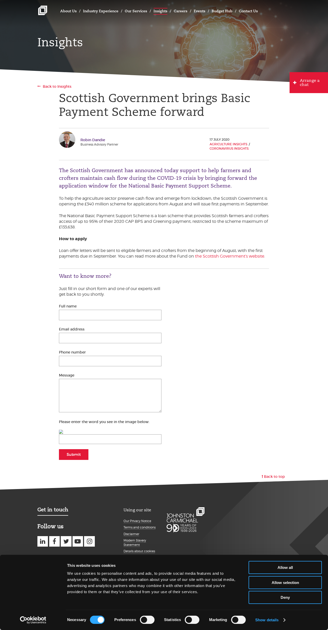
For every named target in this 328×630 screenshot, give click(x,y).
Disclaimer (131, 534)
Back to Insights (57, 86)
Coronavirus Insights (229, 148)
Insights (160, 11)
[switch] (147, 620)
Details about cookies (139, 551)
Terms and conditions (140, 527)
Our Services (136, 11)
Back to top (274, 476)
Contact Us (248, 11)
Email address (72, 329)
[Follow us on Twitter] (66, 541)
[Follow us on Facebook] (54, 541)
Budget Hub (222, 11)
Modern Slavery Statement (135, 542)
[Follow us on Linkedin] (42, 541)
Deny (285, 597)
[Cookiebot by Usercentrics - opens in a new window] (33, 620)
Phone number (72, 352)
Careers (180, 11)
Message (66, 375)
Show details (267, 620)
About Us (68, 11)
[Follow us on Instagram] (89, 541)
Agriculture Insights (228, 144)
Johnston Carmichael (42, 10)
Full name (68, 306)
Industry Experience (100, 11)
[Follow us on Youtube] (78, 541)
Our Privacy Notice (137, 521)
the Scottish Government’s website (229, 256)
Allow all (285, 567)
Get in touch (52, 509)
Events (199, 11)
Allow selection (285, 582)
